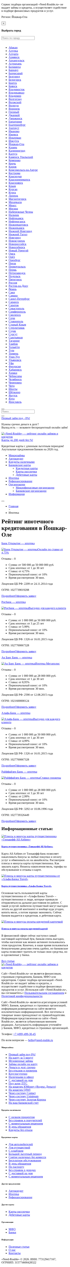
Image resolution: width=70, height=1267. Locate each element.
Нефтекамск (16, 218)
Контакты (15, 1253)
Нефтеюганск (17, 221)
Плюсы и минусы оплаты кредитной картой (24, 928)
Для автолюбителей (21, 1144)
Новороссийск (17, 244)
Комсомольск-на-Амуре (23, 169)
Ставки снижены (50, 777)
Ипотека (14, 477)
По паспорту (16, 1166)
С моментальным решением (26, 1123)
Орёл (12, 256)
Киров (13, 166)
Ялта (12, 398)
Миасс (13, 205)
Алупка (13, 50)
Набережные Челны (21, 211)
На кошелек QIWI (19, 1089)
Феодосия (15, 366)
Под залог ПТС (18, 1083)
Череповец (15, 382)
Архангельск (16, 60)
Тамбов (13, 343)
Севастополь (16, 308)
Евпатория (15, 121)
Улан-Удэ (14, 356)
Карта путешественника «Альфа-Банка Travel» (26, 886)
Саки (12, 292)
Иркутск (14, 140)
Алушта (13, 53)
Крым (12, 186)
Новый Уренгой (18, 250)
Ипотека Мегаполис (47, 663)
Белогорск (15, 79)
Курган (13, 189)
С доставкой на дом (21, 1080)
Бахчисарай (16, 73)
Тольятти (14, 347)
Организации (17, 484)
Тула (11, 350)
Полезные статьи (19, 1246)
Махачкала (15, 202)
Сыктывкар (16, 337)
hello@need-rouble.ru (40, 1040)
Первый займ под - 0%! (15, 418)
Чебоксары (15, 376)
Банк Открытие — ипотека (18, 543)
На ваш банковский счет (24, 1102)
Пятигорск (15, 279)
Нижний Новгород (20, 231)
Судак (12, 331)
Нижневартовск (18, 224)
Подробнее (8, 595)
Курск (12, 192)
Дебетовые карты (26, 474)
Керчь (12, 163)
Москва (13, 208)
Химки (13, 372)
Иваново (14, 131)
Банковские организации (31, 490)
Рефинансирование (20, 481)
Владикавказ (16, 92)
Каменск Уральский (21, 157)
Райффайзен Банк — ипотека (19, 771)
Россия (13, 282)
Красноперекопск (19, 179)
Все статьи (8, 961)
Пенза (12, 263)
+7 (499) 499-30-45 (24, 1034)
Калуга (13, 153)
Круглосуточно (18, 1073)
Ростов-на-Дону (18, 285)
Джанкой (14, 115)
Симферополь (17, 311)
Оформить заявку (25, 595)
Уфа (11, 363)
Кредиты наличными (22, 461)
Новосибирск (17, 247)
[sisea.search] (2, 409)
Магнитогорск (17, 198)
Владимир (15, 95)
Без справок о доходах (22, 1170)
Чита (12, 385)
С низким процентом (22, 1117)
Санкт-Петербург (19, 298)
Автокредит (16, 458)
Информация (17, 494)
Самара (13, 295)
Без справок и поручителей (25, 1120)
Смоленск (15, 314)
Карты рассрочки (26, 471)
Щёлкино (14, 392)
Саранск (14, 302)
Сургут (13, 334)
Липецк (13, 195)
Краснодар (15, 176)
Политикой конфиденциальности (21, 996)
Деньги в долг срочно (22, 1067)
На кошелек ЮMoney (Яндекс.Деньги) (32, 1086)
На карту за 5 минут (21, 1057)
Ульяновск (15, 360)
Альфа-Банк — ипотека (15, 712)
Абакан (13, 47)
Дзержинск (15, 118)
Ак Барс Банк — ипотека (16, 657)
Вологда (14, 105)
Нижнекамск (16, 227)
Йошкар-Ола (16, 144)
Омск (12, 253)
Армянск (14, 57)
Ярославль (15, 401)
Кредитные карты (27, 468)
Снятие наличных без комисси (27, 1157)
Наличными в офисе (21, 1077)
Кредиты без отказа (20, 1130)
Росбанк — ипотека (13, 602)
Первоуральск (17, 266)
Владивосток (17, 89)
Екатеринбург (17, 124)
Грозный (14, 111)
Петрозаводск (17, 273)
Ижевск (13, 134)
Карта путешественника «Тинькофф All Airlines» (27, 846)
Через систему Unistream (23, 1096)
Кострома (14, 173)
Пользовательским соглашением (44, 992)
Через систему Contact (22, 1093)
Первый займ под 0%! (22, 1054)
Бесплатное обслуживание (25, 1160)
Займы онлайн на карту (23, 1064)
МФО (12, 1229)
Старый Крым (17, 324)
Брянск (13, 86)
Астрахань (15, 63)
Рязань (13, 289)
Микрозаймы (17, 455)
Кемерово (14, 160)
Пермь (13, 269)
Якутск (13, 395)
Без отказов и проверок (23, 1070)
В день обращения (20, 1126)
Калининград (17, 150)
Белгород (14, 76)
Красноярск (16, 182)
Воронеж (14, 108)
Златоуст (14, 128)
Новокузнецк (17, 240)
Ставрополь (16, 321)
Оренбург (14, 260)
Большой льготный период (25, 1153)
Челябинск (15, 379)
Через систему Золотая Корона (27, 1099)
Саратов (14, 305)
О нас (12, 1249)
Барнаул (13, 70)
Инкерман (15, 137)
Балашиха (15, 66)
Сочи (12, 318)
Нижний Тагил (18, 234)
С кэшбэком (16, 1150)
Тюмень (13, 353)
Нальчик (14, 215)
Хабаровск (15, 369)
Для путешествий (19, 1147)
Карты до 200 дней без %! (17, 440)
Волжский (15, 102)
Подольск (14, 276)
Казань (13, 147)
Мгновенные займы (21, 1060)
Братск (13, 82)
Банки (12, 1232)
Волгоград (15, 99)
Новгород (15, 237)
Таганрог (14, 340)
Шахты (13, 389)
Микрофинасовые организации (35, 487)
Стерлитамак (17, 327)
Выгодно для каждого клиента (47, 608)
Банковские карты (20, 465)
